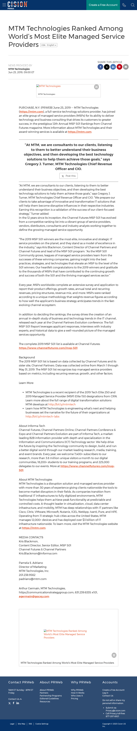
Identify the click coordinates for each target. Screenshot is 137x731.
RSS (30, 724)
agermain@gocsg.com (34, 596)
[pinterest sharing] (119, 67)
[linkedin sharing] (113, 67)
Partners (44, 693)
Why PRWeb (77, 690)
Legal (12, 724)
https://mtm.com (31, 111)
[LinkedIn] (18, 703)
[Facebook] (13, 703)
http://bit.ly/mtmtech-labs (42, 416)
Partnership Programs (51, 695)
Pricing (74, 698)
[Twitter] (10, 703)
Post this (71, 175)
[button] (132, 5)
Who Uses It (77, 695)
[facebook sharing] (100, 67)
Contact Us (14, 699)
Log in (105, 693)
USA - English (48, 45)
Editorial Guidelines (49, 698)
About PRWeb (47, 690)
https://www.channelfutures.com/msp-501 (48, 348)
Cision (120, 724)
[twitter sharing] (107, 67)
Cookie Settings (41, 724)
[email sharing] (126, 67)
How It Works (77, 693)
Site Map (21, 724)
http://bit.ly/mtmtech (62, 404)
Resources (45, 701)
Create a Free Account (113, 690)
